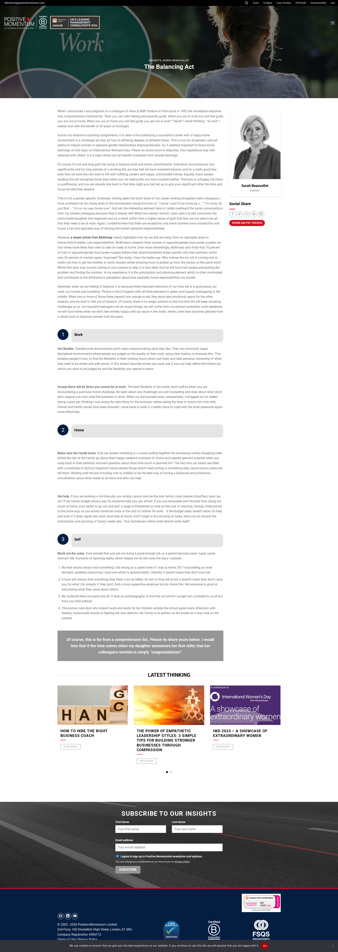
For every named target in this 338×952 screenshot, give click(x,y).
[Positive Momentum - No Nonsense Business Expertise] (51, 22)
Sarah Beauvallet (176, 60)
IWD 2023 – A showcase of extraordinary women (240, 733)
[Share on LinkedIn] (261, 214)
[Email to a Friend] (247, 214)
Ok (265, 945)
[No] (332, 947)
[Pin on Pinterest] (254, 214)
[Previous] (52, 718)
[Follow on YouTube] (75, 916)
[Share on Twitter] (239, 214)
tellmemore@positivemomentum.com (24, 3)
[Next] (285, 718)
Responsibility (318, 2)
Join (332, 2)
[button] (332, 23)
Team (256, 2)
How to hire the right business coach (84, 733)
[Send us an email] (61, 916)
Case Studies (284, 2)
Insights (267, 2)
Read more (70, 746)
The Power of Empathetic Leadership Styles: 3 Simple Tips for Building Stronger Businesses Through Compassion (166, 740)
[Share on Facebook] (232, 214)
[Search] (246, 3)
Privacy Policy (182, 861)
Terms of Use (66, 939)
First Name (122, 822)
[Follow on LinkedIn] (68, 916)
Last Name (178, 822)
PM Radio (301, 2)
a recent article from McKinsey (91, 237)
